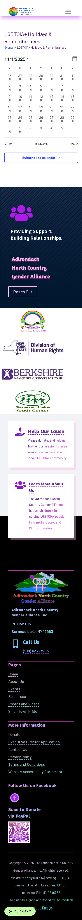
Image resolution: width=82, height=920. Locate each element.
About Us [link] (16, 681)
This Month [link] (41, 144)
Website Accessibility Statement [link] (35, 771)
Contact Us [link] (17, 749)
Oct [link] (10, 144)
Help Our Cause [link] (46, 431)
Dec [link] (72, 144)
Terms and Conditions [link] (26, 764)
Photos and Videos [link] (23, 703)
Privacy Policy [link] (19, 756)
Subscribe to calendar (38, 157)
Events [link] (9, 47)
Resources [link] (17, 696)
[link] (36, 651)
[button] (68, 11)
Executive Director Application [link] (34, 741)
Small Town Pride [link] (22, 711)
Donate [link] (14, 734)
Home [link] (13, 674)
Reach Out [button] (22, 291)
